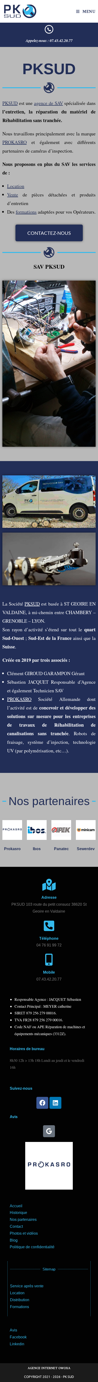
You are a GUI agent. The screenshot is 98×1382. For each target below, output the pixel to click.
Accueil (16, 1206)
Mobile (49, 972)
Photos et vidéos (24, 1233)
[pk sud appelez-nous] (49, 926)
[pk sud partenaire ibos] (37, 830)
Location (15, 186)
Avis (13, 1330)
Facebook (18, 1337)
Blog (14, 1240)
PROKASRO (14, 142)
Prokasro (12, 849)
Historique (18, 1213)
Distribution (19, 1300)
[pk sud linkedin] (55, 1103)
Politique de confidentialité (32, 1247)
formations (26, 212)
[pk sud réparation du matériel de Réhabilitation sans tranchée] (49, 29)
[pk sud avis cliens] (49, 1131)
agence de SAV (48, 103)
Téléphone (49, 938)
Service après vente (27, 1286)
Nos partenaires (23, 1220)
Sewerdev (86, 849)
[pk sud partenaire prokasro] (12, 830)
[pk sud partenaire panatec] (61, 830)
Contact (16, 1226)
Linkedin (17, 1344)
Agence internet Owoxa (49, 1368)
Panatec (61, 849)
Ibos (37, 849)
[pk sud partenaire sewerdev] (86, 830)
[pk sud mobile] (49, 960)
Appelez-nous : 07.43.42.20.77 (49, 40)
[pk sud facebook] (42, 1103)
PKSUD (10, 103)
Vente (12, 194)
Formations (19, 1307)
